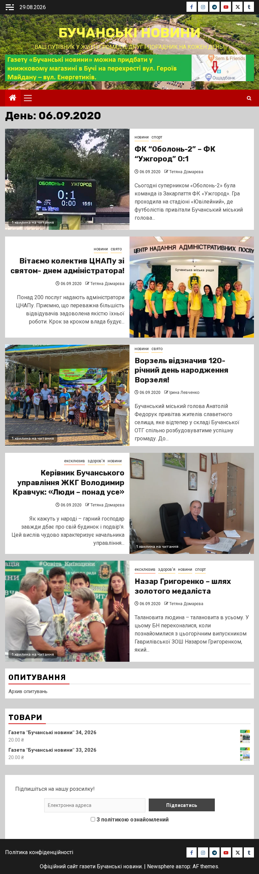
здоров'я (96, 461)
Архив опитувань (28, 691)
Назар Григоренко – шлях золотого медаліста (183, 586)
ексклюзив (74, 461)
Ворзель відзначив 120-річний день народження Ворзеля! (181, 370)
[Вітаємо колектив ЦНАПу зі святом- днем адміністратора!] (192, 287)
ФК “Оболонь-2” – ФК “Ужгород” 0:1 (175, 154)
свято (116, 249)
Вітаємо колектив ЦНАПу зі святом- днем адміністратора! (67, 265)
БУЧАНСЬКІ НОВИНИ (129, 33)
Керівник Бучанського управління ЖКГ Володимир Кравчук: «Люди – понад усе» (68, 482)
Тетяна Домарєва (186, 171)
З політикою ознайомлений (132, 819)
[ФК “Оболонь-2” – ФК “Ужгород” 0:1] (67, 179)
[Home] (13, 98)
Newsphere (160, 866)
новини (142, 137)
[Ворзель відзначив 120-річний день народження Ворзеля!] (67, 395)
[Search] (249, 98)
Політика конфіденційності (39, 852)
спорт (156, 137)
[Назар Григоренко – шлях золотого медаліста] (67, 611)
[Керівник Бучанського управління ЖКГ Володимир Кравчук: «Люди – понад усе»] (192, 503)
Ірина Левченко (184, 392)
